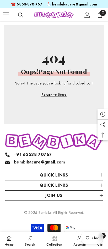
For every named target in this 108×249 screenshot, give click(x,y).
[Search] (21, 15)
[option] (54, 4)
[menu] (6, 15)
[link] (30, 240)
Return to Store (54, 94)
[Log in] (87, 15)
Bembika (45, 212)
